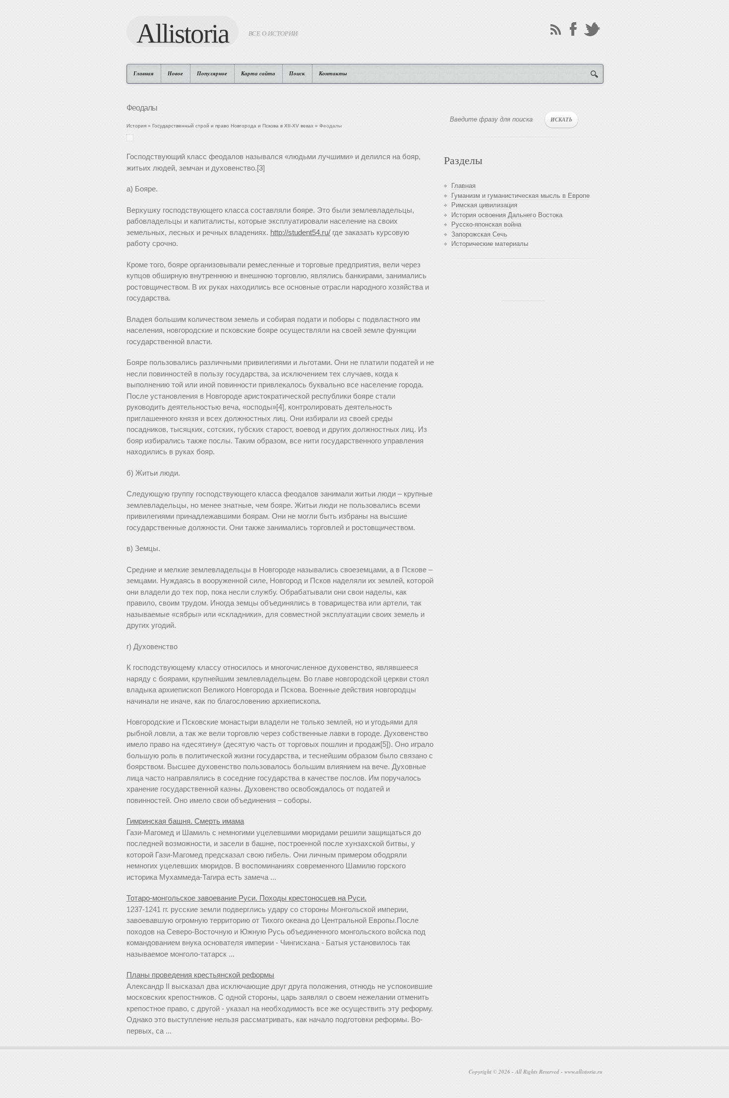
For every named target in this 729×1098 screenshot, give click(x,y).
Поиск (297, 73)
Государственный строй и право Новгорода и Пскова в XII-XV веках (232, 125)
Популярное (212, 73)
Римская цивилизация (484, 205)
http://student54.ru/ (300, 232)
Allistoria (182, 32)
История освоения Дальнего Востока (506, 215)
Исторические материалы (489, 243)
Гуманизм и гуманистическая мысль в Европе (520, 195)
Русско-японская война (486, 224)
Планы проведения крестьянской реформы (200, 975)
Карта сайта (258, 73)
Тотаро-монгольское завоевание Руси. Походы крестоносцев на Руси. (246, 898)
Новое (175, 73)
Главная (143, 73)
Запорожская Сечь (479, 234)
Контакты (333, 73)
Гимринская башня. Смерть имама (185, 821)
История (136, 125)
